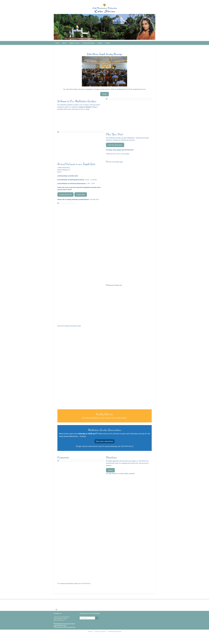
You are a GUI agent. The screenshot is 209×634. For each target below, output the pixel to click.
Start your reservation (104, 441)
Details (104, 94)
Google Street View (65, 194)
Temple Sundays (121, 154)
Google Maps (80, 194)
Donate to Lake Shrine (100, 631)
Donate (110, 470)
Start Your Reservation (115, 145)
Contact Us (90, 631)
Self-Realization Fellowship (114, 631)
